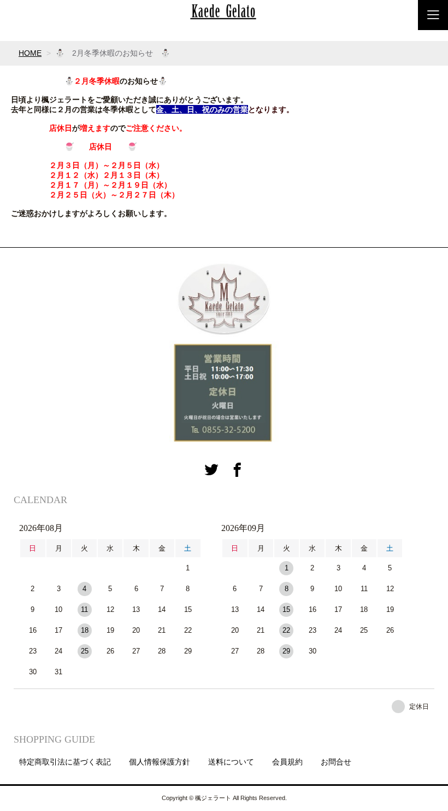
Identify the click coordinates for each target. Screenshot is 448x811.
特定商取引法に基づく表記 (65, 762)
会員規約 (287, 762)
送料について (231, 762)
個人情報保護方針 (159, 762)
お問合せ (336, 762)
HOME (30, 53)
